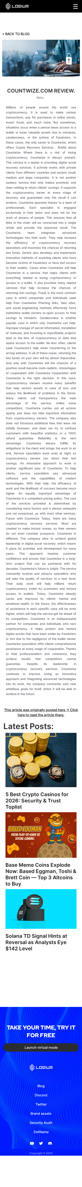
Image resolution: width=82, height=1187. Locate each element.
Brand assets (41, 1113)
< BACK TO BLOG (16, 34)
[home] (16, 6)
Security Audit (41, 1123)
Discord (41, 1095)
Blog (41, 1086)
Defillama (41, 1132)
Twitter (41, 1104)
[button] (75, 6)
